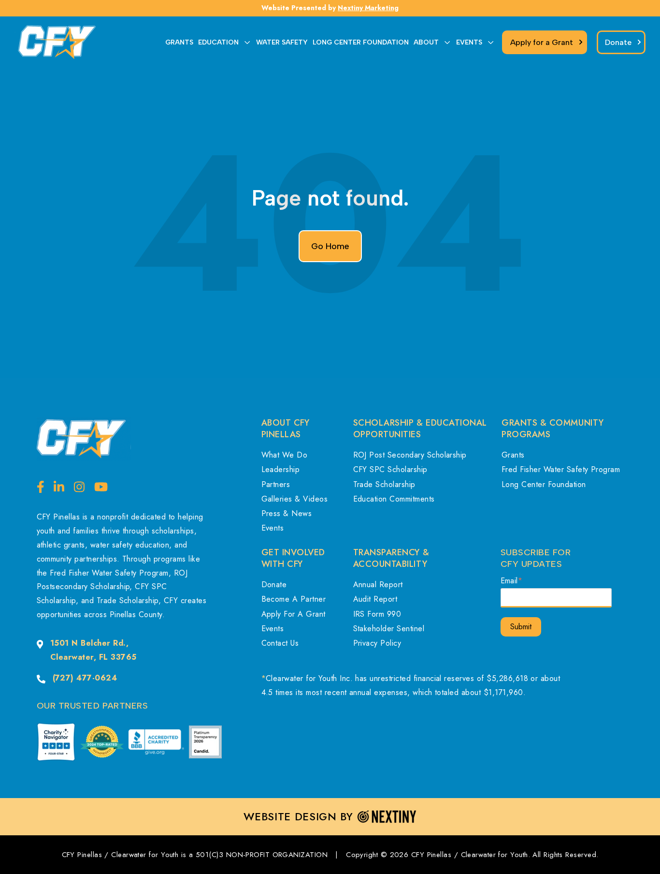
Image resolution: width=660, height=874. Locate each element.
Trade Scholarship (384, 484)
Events (272, 527)
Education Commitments (394, 498)
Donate (274, 584)
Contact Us (280, 643)
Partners (275, 484)
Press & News (286, 513)
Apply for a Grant (293, 614)
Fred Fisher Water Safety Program (561, 469)
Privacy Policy (377, 643)
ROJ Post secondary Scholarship (410, 454)
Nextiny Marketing (368, 8)
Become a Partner (293, 599)
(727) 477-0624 (85, 677)
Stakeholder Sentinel (389, 628)
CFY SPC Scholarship (390, 469)
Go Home (330, 246)
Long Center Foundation (544, 484)
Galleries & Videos (294, 498)
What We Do (284, 454)
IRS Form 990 (377, 614)
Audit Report (375, 599)
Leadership (280, 469)
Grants (513, 454)
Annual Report (378, 584)
